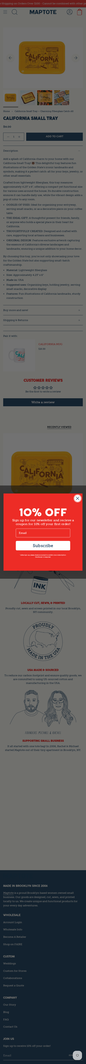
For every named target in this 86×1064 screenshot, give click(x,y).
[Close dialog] (77, 498)
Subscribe (43, 545)
